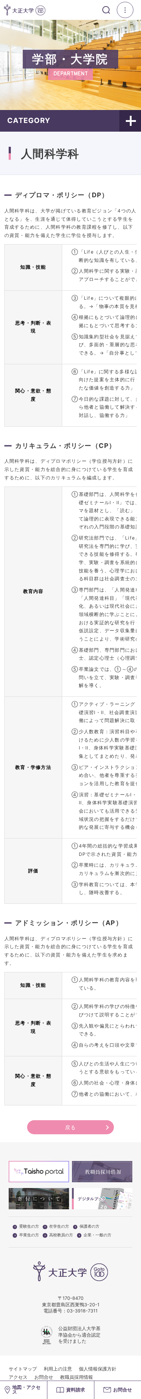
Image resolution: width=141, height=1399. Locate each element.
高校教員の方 (61, 1235)
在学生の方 (59, 1226)
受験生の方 (29, 1226)
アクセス (18, 1377)
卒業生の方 (29, 1235)
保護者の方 (89, 1226)
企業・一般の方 (97, 1235)
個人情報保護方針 (97, 1369)
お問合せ (43, 1377)
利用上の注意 (58, 1369)
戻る (70, 1127)
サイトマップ (23, 1369)
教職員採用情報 (76, 1377)
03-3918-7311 (82, 1311)
